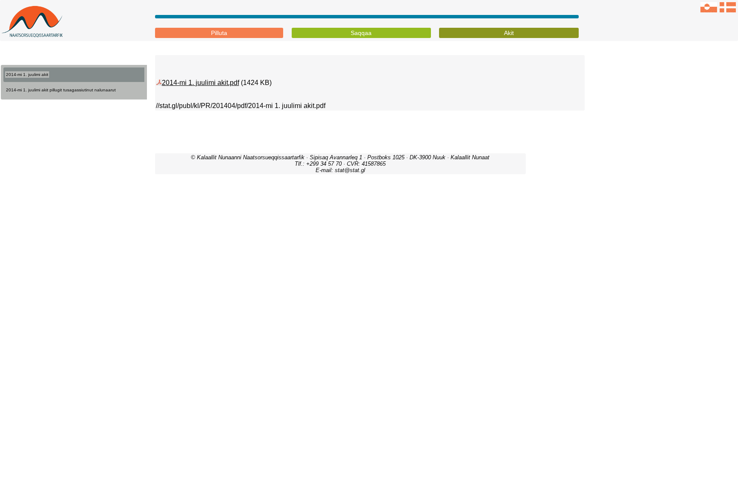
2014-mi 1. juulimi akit (27, 74)
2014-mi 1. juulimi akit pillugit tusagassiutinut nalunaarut (61, 90)
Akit (509, 32)
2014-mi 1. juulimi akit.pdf (200, 82)
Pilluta (219, 32)
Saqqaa (361, 32)
